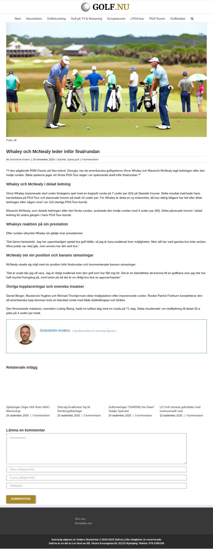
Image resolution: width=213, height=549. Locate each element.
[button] (192, 18)
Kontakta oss (83, 523)
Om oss (80, 518)
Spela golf (73, 159)
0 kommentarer (90, 159)
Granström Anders (20, 159)
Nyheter (61, 159)
